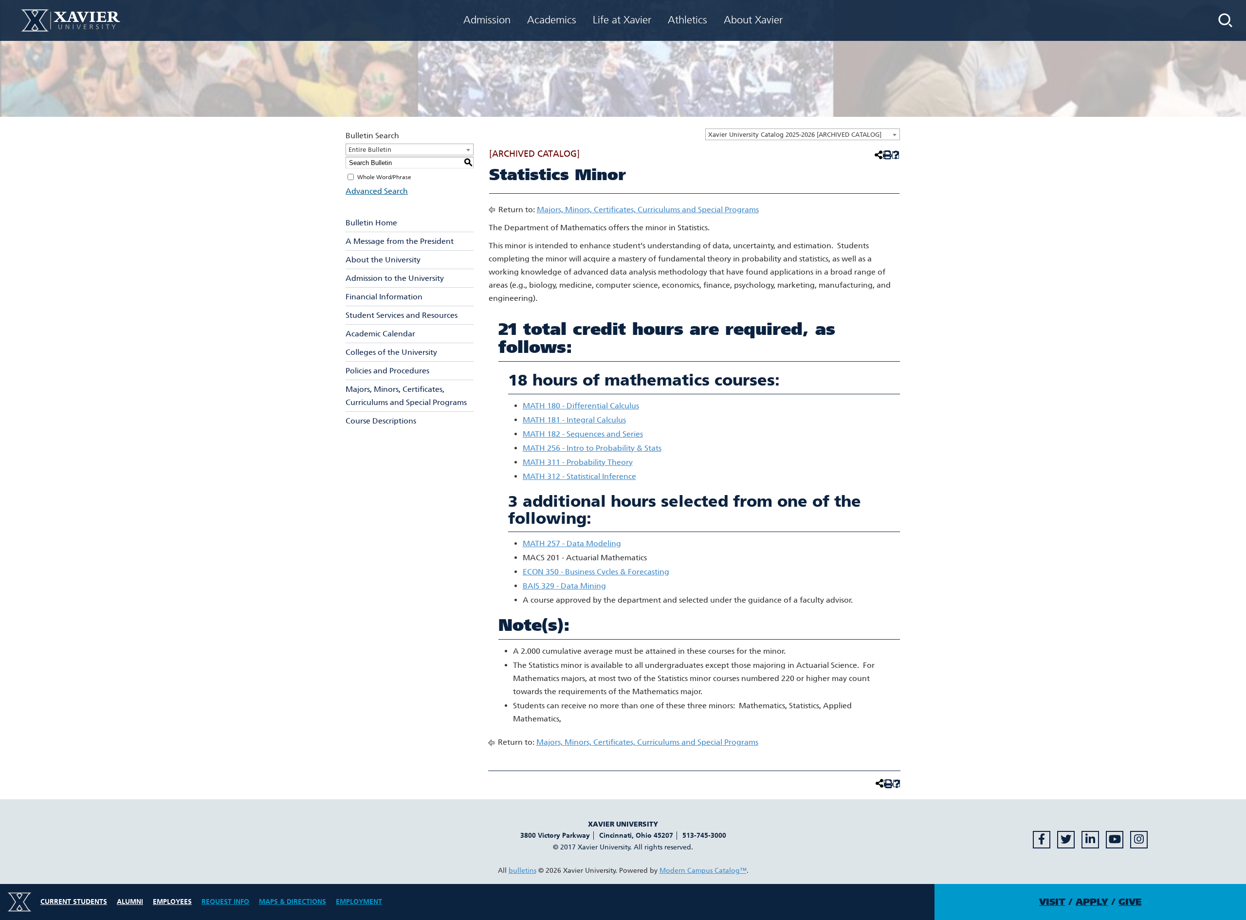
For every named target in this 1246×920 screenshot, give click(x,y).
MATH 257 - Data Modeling (572, 543)
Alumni (130, 902)
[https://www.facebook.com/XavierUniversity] (1041, 839)
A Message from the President (400, 241)
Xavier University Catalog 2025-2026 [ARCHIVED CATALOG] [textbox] (794, 134)
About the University (383, 259)
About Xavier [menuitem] (753, 20)
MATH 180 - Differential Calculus (581, 405)
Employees (172, 902)
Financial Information (384, 296)
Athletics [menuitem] (687, 20)
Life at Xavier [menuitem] (622, 20)
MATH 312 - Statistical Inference (579, 476)
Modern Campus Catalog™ (703, 870)
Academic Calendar (380, 333)
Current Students (73, 902)
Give (1129, 902)
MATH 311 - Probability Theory (578, 462)
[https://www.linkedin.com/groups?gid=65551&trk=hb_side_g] (1090, 839)
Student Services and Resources (402, 315)
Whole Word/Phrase (384, 177)
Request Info (225, 902)
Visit (1052, 902)
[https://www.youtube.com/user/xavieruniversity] (1114, 839)
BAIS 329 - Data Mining (564, 585)
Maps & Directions (292, 902)
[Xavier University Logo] (19, 902)
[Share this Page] (877, 154)
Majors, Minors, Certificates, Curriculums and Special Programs (406, 396)
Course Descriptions (381, 420)
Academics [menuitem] (551, 20)
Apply (1092, 902)
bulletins (522, 870)
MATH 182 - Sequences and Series (583, 434)
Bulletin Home (371, 222)
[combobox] (802, 134)
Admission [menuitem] (487, 20)
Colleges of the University (391, 352)
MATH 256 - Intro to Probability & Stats (592, 448)
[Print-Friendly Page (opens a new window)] (886, 155)
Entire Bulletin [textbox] (369, 149)
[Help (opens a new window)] (895, 155)
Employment (359, 902)
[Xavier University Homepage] (70, 20)
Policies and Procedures (387, 370)
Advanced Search (377, 191)
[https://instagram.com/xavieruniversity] (1139, 839)
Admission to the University (395, 278)
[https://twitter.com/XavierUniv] (1066, 839)
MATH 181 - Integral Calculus (574, 419)
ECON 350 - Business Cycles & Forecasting (596, 571)
